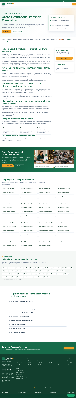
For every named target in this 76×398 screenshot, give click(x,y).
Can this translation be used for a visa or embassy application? (25, 308)
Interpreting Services (19, 376)
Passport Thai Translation (26, 241)
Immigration (60, 273)
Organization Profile (69, 362)
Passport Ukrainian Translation (64, 241)
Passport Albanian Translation (9, 211)
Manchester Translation (50, 381)
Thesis (18, 270)
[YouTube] (10, 369)
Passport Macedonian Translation (46, 230)
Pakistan (57, 362)
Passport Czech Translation (44, 188)
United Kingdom (58, 364)
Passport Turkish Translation (45, 241)
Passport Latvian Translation (8, 230)
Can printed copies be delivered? (18, 332)
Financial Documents (6, 276)
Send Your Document (17, 31)
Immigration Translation (20, 370)
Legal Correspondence (41, 273)
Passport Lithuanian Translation (27, 230)
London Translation (49, 360)
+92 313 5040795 (19, 1)
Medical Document (51, 270)
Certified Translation (19, 362)
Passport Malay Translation (63, 230)
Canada (57, 366)
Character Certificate (56, 267)
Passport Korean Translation (8, 199)
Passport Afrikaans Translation (64, 207)
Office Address (68, 366)
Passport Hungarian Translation (9, 226)
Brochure (23, 270)
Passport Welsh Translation (26, 245)
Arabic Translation (29, 368)
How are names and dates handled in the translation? (22, 312)
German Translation (29, 370)
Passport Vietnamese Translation (9, 245)
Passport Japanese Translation (64, 196)
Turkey (57, 379)
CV (3, 270)
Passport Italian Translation (44, 196)
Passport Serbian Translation (8, 237)
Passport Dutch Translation (8, 192)
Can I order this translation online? (18, 328)
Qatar (57, 381)
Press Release (12, 270)
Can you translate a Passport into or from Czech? (22, 301)
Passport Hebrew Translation (63, 222)
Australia (57, 370)
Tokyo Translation (49, 370)
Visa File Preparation (19, 378)
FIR (71, 267)
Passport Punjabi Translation (8, 203)
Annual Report (47, 276)
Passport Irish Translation (63, 226)
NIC (35, 267)
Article (33, 270)
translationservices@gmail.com (8, 1)
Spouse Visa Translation (20, 372)
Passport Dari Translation (44, 207)
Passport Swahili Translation (63, 237)
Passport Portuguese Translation (64, 199)
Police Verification (65, 267)
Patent (34, 273)
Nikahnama (5, 267)
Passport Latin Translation (26, 199)
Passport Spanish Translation (64, 203)
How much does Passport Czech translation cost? (22, 320)
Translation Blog (68, 364)
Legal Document (43, 270)
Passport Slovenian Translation (45, 237)
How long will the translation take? (18, 324)
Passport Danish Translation (8, 218)
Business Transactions (52, 273)
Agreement (20, 273)
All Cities (37, 360)
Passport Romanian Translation (64, 234)
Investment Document (38, 276)
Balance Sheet (20, 276)
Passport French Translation (45, 192)
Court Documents (27, 273)
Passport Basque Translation (63, 211)
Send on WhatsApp (19, 165)
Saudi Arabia (58, 377)
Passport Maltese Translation (9, 234)
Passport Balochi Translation (27, 188)
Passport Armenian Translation (27, 211)
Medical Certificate (47, 267)
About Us (67, 360)
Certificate (26, 267)
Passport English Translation (27, 192)
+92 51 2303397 (28, 1)
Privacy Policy (65, 396)
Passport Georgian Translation (27, 222)
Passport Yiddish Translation (45, 245)
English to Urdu (28, 362)
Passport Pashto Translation (45, 199)
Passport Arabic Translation (8, 188)
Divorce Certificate (60, 270)
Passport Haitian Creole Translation (46, 222)
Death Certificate (20, 267)
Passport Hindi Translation (26, 196)
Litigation (66, 273)
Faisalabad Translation (39, 368)
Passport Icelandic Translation (27, 226)
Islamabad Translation (39, 362)
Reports (13, 276)
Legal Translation (18, 374)
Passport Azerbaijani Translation (45, 211)
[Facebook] (3, 369)
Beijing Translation (49, 366)
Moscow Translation (49, 364)
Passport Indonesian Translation (46, 226)
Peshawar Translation (39, 370)
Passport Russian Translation (27, 203)
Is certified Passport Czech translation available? (21, 305)
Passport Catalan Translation (45, 215)
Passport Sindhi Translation (45, 203)
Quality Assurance (69, 370)
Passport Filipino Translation (45, 218)
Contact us (60, 39)
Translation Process (69, 368)
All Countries (58, 360)
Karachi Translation (39, 364)
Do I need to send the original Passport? (20, 316)
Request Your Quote (69, 347)
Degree (31, 267)
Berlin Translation (49, 377)
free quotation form (20, 138)
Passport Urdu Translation (8, 207)
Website (28, 270)
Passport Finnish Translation (63, 218)
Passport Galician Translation (9, 222)
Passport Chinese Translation (64, 188)
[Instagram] (8, 369)
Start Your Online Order (7, 165)
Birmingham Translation (50, 379)
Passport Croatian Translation (64, 215)
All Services (18, 360)
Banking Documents (28, 276)
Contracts (14, 273)
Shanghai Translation (49, 368)
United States (58, 368)
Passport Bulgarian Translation (27, 215)
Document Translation (19, 364)
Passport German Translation (63, 192)
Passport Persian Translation (45, 234)
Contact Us (68, 377)
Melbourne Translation (49, 362)
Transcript (40, 267)
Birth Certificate (11, 267)
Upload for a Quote (64, 58)
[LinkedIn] (5, 369)
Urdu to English (28, 360)
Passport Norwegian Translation (27, 234)
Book (37, 270)
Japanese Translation (29, 377)
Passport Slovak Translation (26, 237)
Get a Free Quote (6, 31)
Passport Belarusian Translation (9, 215)
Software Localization (7, 273)
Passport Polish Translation (26, 207)
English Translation (29, 364)
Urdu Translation (28, 366)
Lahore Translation (39, 366)
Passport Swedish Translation (9, 241)
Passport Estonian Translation (27, 218)
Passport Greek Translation (8, 196)
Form (7, 270)
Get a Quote (68, 379)
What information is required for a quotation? (21, 336)
